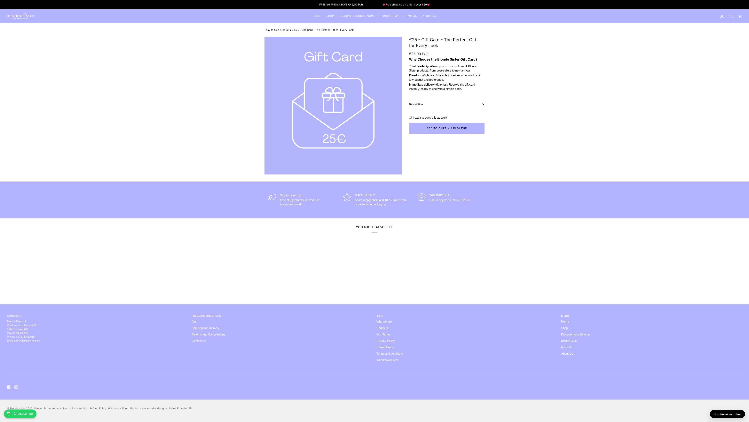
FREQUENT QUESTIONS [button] (206, 315)
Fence (38, 408)
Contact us (199, 340)
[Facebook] (9, 387)
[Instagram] (16, 387)
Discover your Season (575, 334)
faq (194, 321)
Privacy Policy (385, 340)
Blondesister (17, 408)
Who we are (384, 321)
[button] (330, 16)
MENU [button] (565, 315)
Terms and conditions (390, 353)
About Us (567, 353)
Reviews (566, 347)
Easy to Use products (277, 29)
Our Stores (383, 334)
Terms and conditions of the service (66, 408)
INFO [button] (379, 315)
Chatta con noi (23, 413)
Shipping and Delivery (205, 328)
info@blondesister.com (27, 340)
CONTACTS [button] (14, 315)
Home (565, 321)
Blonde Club (569, 340)
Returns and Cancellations (208, 334)
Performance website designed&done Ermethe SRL (161, 408)
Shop (564, 328)
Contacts (382, 328)
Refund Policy (98, 408)
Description (416, 104)
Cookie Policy (385, 347)
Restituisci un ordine (727, 414)
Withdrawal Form (387, 360)
